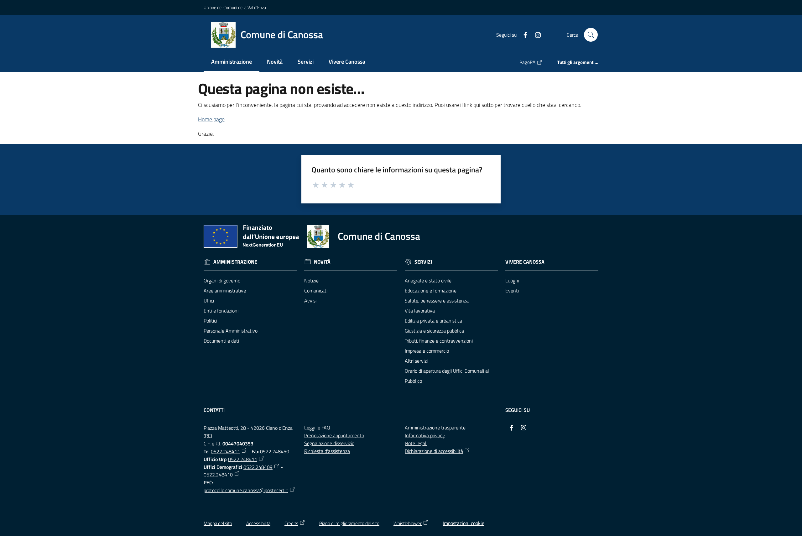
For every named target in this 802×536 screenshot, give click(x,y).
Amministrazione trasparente (435, 427)
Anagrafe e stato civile (428, 280)
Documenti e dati (221, 340)
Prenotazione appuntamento (334, 435)
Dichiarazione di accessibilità (434, 451)
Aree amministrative (225, 290)
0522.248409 (258, 467)
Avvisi (310, 300)
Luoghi (512, 280)
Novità (322, 261)
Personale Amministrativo (231, 330)
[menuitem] (231, 62)
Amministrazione (235, 261)
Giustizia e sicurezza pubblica (434, 330)
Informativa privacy (425, 435)
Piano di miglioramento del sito (349, 523)
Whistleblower (407, 523)
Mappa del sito (218, 523)
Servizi (423, 261)
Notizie (311, 280)
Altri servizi (416, 361)
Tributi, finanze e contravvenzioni (439, 340)
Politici (210, 320)
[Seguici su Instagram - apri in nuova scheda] (535, 34)
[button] (590, 34)
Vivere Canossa (524, 261)
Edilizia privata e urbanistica (433, 320)
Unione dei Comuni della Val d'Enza (235, 7)
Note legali (416, 443)
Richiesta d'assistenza (327, 451)
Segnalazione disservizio (329, 443)
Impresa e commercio (427, 351)
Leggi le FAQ (317, 427)
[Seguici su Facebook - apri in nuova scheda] (523, 34)
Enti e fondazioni (221, 310)
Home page (211, 119)
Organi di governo (222, 280)
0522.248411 (225, 451)
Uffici (209, 300)
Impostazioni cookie (463, 523)
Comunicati (315, 290)
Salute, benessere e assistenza (437, 300)
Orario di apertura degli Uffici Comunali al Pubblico (447, 376)
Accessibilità (258, 523)
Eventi (512, 290)
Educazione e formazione (430, 290)
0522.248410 (218, 474)
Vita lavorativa (420, 310)
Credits (291, 523)
